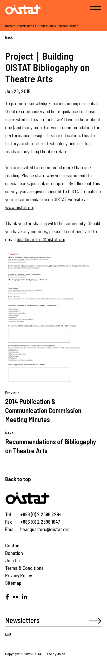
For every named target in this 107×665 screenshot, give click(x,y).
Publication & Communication (57, 26)
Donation (14, 553)
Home (9, 26)
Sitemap (13, 583)
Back (9, 37)
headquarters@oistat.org (41, 239)
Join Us (12, 560)
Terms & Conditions (24, 568)
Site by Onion (55, 654)
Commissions (25, 26)
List (8, 633)
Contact (13, 545)
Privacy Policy (18, 575)
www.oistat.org (19, 207)
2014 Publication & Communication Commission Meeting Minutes (43, 410)
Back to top (18, 479)
